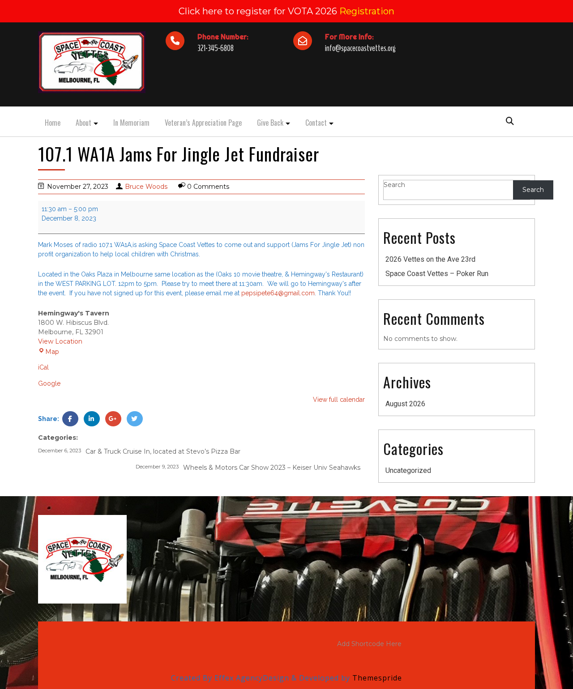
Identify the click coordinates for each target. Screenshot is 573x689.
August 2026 (405, 404)
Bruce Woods (146, 187)
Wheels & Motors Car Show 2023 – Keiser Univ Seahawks (248, 468)
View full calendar (339, 399)
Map (48, 352)
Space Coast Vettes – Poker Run (436, 273)
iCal (43, 367)
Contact (316, 122)
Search (394, 185)
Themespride (376, 678)
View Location (60, 341)
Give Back (270, 122)
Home (52, 122)
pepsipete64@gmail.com (278, 293)
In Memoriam (131, 122)
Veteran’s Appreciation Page (203, 122)
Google (49, 383)
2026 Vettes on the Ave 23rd (430, 259)
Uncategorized (408, 470)
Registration (366, 11)
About (83, 122)
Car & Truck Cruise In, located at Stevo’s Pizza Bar (139, 451)
